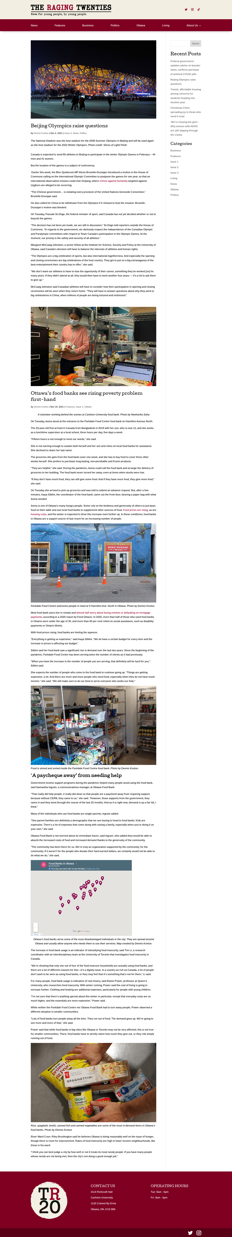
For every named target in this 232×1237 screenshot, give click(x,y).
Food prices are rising (135, 510)
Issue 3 (68, 133)
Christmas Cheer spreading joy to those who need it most (185, 112)
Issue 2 (174, 167)
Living (166, 25)
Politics (115, 25)
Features (60, 25)
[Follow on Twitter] (186, 9)
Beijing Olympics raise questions (69, 126)
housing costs (38, 514)
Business (88, 25)
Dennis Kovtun (41, 133)
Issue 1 (79, 406)
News (34, 25)
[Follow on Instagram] (192, 9)
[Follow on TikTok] (198, 9)
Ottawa (141, 25)
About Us (192, 25)
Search (195, 43)
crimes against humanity (114, 181)
